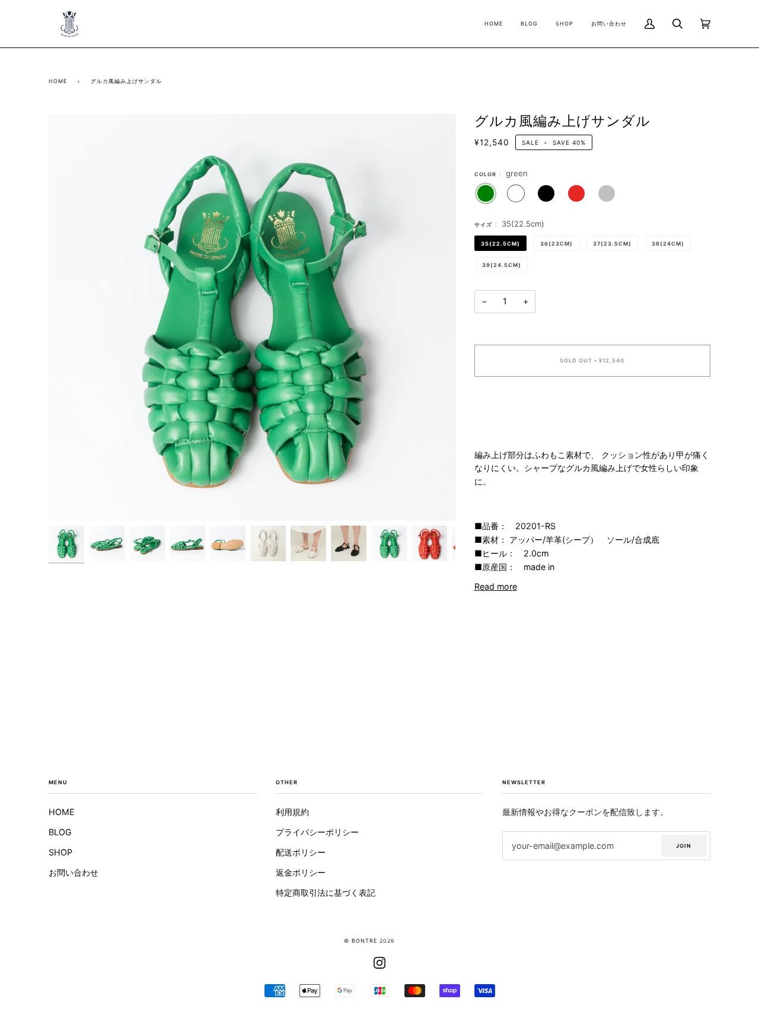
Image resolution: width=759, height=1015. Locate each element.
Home (58, 81)
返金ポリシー (301, 872)
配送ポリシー (301, 852)
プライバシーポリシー (317, 832)
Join (683, 845)
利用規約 (292, 812)
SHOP (60, 852)
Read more (495, 586)
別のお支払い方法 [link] (507, 432)
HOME (62, 812)
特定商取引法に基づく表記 (325, 892)
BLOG (60, 832)
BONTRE (364, 940)
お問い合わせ (73, 872)
